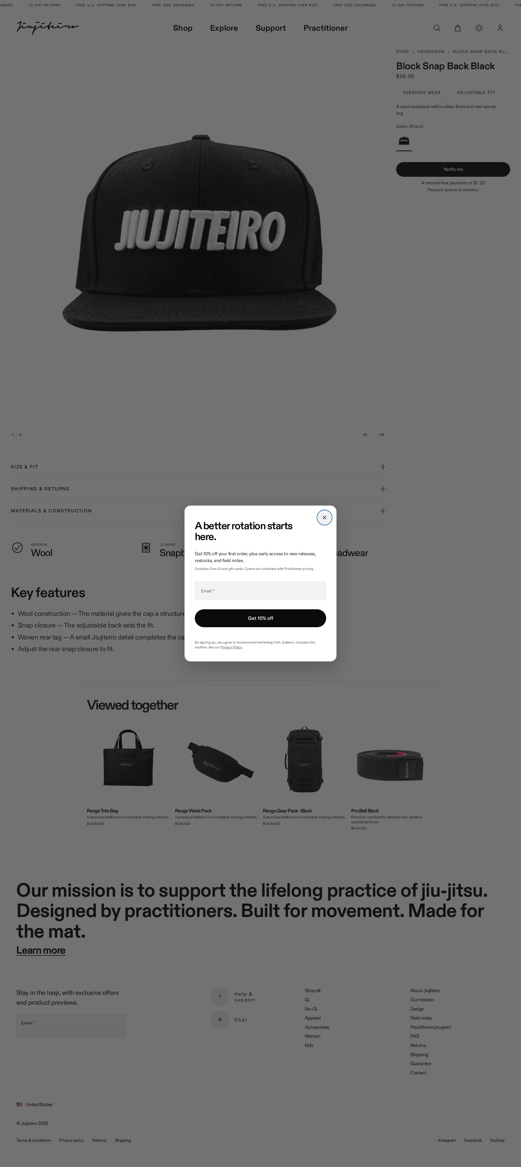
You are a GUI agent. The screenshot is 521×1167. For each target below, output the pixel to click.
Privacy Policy (231, 647)
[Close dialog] (324, 517)
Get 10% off (260, 618)
